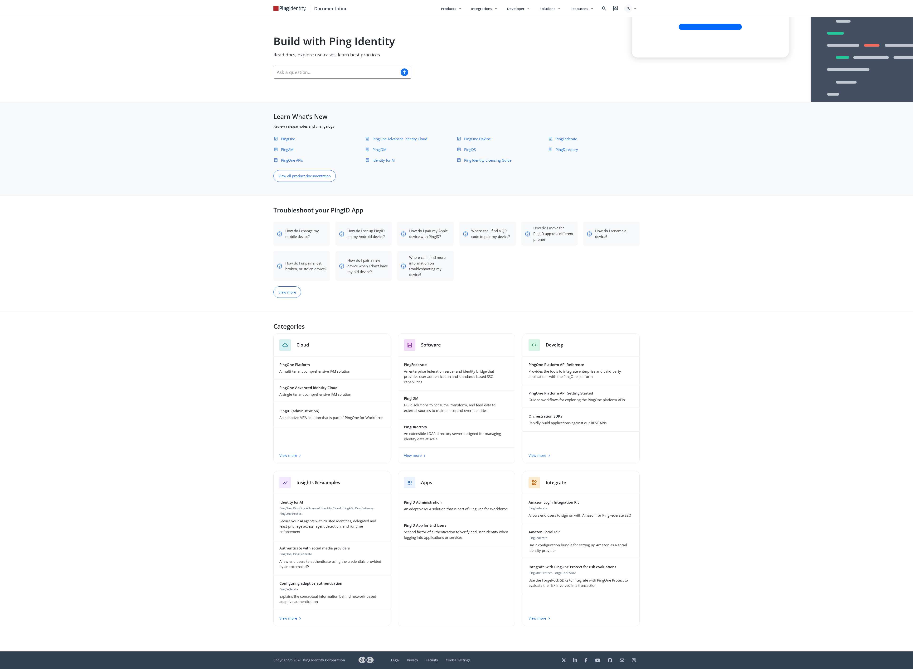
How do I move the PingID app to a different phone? (553, 234)
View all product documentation (304, 175)
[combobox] (336, 72)
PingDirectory (567, 149)
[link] (289, 8)
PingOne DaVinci (477, 138)
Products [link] (451, 8)
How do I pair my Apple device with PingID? (428, 233)
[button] (630, 9)
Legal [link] (395, 660)
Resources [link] (582, 8)
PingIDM (379, 149)
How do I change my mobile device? (302, 233)
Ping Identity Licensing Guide (487, 160)
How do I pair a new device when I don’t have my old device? (367, 266)
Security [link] (432, 660)
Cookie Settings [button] (458, 660)
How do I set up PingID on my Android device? (366, 233)
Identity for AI (384, 160)
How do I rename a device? (610, 233)
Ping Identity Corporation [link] (324, 660)
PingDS (470, 149)
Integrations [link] (484, 8)
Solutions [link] (550, 8)
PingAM (287, 149)
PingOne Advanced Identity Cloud (400, 138)
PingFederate (566, 138)
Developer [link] (518, 8)
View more (287, 292)
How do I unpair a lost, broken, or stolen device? (305, 266)
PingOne (288, 138)
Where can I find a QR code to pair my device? (490, 233)
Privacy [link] (412, 660)
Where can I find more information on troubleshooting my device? (427, 266)
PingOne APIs (292, 160)
